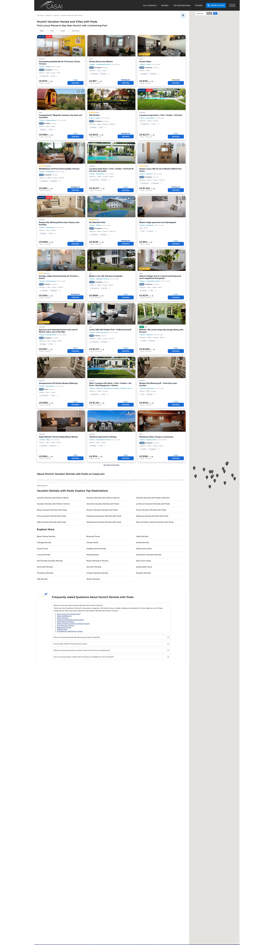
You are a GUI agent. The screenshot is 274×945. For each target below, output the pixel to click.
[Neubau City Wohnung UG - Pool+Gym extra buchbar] (162, 367)
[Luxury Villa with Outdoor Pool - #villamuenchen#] (111, 313)
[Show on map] (78, 37)
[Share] (183, 15)
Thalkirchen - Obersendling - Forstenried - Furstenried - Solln (113, 388)
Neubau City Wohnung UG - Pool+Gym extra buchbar (158, 384)
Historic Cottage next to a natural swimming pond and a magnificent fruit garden (160, 277)
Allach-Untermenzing (102, 332)
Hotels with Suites (144, 549)
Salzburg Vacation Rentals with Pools (152, 516)
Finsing (148, 64)
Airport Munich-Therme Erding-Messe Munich (58, 437)
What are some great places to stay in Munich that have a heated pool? (82, 650)
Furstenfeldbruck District (103, 64)
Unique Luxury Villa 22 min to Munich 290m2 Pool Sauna (160, 170)
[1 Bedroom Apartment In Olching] (111, 421)
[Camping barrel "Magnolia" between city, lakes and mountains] (61, 99)
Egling (98, 118)
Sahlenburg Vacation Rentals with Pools (103, 516)
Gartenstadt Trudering (102, 279)
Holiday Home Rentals (96, 549)
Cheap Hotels (92, 542)
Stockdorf (149, 174)
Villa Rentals (42, 579)
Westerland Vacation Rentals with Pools (103, 522)
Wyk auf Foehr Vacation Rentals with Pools (154, 522)
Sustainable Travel (144, 567)
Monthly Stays (92, 555)
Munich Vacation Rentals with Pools (102, 510)
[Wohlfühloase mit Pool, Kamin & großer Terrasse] (61, 153)
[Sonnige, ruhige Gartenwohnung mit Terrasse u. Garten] (61, 260)
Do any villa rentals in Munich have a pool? (70, 644)
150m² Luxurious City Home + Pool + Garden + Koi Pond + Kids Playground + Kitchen (110, 384)
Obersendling (150, 118)
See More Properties (111, 465)
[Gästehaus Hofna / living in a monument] (162, 421)
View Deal (75, 83)
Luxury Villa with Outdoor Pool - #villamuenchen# (110, 330)
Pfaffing (48, 66)
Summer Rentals (93, 567)
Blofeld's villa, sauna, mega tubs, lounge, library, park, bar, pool (161, 331)
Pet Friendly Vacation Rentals (50, 561)
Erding (48, 439)
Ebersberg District (51, 120)
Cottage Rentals (44, 542)
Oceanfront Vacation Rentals (148, 555)
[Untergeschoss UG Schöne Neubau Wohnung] (61, 367)
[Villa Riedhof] (111, 99)
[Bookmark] (82, 37)
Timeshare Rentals (45, 573)
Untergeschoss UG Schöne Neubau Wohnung (58, 383)
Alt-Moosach (150, 225)
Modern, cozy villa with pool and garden (106, 276)
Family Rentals (142, 542)
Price (52, 31)
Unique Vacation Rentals (97, 573)
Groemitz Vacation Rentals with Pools (102, 504)
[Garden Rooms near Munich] (111, 45)
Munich (42, 66)
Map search (201, 13)
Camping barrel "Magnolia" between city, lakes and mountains (60, 116)
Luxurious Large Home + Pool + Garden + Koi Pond (160, 115)
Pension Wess (145, 61)
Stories (199, 5)
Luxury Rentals (43, 555)
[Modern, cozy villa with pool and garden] (111, 260)
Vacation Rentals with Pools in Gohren (53, 504)
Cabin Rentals (142, 536)
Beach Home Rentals (46, 536)
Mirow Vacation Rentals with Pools (52, 510)
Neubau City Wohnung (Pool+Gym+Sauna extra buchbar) (59, 223)
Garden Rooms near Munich (101, 61)
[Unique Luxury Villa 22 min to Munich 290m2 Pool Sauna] (162, 153)
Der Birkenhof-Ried (97, 222)
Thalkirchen (149, 334)
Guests (63, 31)
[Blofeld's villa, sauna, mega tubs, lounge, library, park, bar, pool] (162, 313)
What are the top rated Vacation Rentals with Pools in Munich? (78, 605)
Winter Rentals (93, 579)
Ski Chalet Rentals (45, 567)
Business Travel (93, 536)
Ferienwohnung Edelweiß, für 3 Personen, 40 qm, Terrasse (59, 62)
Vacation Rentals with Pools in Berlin (53, 498)
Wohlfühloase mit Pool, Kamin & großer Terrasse (59, 169)
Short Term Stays (143, 561)
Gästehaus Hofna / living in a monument (156, 437)
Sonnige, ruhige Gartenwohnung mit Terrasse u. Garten (59, 277)
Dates (42, 31)
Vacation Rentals (143, 573)
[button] (212, 477)
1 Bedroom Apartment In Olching (102, 437)
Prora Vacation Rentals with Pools (51, 516)
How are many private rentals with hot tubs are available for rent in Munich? (84, 657)
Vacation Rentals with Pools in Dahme (103, 498)
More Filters (75, 31)
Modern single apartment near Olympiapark (157, 222)
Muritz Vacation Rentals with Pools (151, 510)
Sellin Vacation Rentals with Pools (51, 522)
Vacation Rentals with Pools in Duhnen (153, 498)
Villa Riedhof (94, 115)
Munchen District (51, 281)
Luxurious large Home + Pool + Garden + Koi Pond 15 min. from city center (111, 170)
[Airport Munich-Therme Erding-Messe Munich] (61, 421)
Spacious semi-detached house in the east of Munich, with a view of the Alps (58, 331)
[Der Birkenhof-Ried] (111, 206)
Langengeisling (50, 171)
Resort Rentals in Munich (97, 561)
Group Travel (42, 549)
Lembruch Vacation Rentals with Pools (153, 504)
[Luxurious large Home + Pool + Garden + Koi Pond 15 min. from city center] (111, 153)
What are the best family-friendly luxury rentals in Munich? (77, 637)
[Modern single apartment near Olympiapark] (162, 206)
